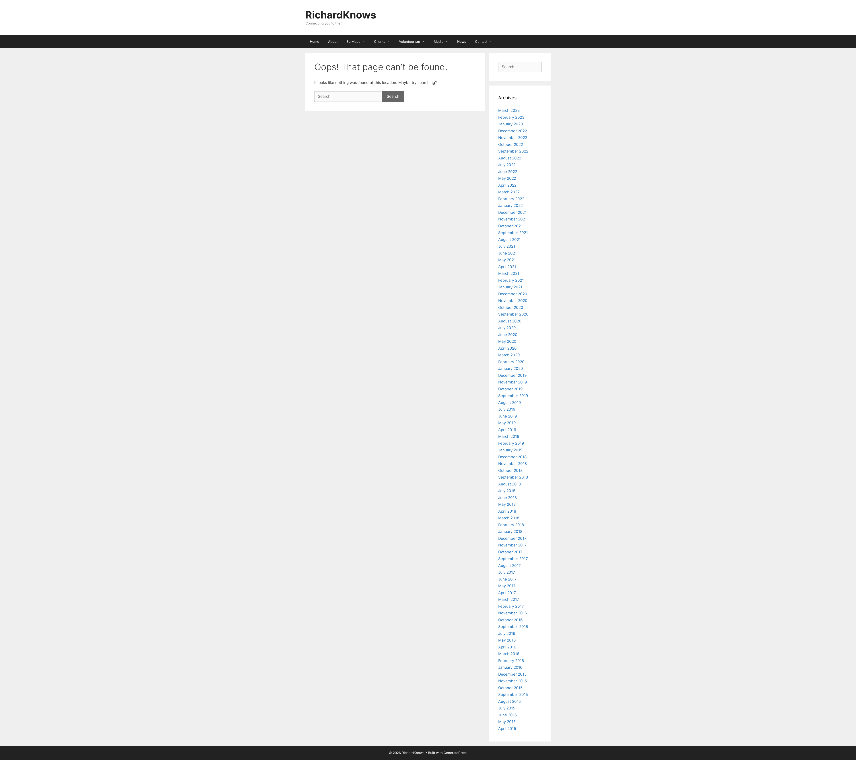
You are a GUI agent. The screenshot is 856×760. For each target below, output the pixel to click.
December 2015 (512, 674)
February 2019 (511, 443)
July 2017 (506, 572)
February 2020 (511, 362)
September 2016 (513, 626)
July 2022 (507, 165)
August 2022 (509, 158)
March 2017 (508, 599)
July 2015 (506, 708)
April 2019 (507, 430)
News (461, 41)
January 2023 (510, 124)
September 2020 (513, 314)
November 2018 (512, 463)
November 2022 (512, 137)
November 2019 (512, 382)
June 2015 (507, 715)
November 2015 (512, 681)
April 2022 (507, 185)
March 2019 (508, 436)
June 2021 (507, 253)
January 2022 (510, 205)
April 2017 (507, 593)
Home (314, 41)
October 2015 (510, 688)
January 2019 (510, 450)
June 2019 (507, 416)
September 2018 (513, 477)
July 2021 (506, 246)
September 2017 (513, 558)
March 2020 (509, 355)
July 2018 (506, 491)
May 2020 (507, 341)
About (332, 41)
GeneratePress (455, 753)
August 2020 (509, 321)
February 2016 (511, 660)
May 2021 (507, 260)
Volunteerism (409, 41)
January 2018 (510, 531)
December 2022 (512, 131)
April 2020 (507, 348)
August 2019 (509, 402)
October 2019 (510, 389)
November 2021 (512, 219)
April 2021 (507, 267)
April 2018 (507, 511)
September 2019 (513, 395)
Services (353, 41)
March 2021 (508, 273)
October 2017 (510, 552)
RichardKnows (340, 15)
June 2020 (507, 334)
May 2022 (507, 178)
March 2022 (509, 192)
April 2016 (507, 647)
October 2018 (510, 470)
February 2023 (511, 117)
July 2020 (507, 328)
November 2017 (512, 545)
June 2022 (507, 171)
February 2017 (511, 606)
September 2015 (513, 694)
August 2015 (509, 701)
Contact (481, 41)
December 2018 (512, 457)
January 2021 (510, 287)
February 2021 (511, 280)
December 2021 (512, 212)
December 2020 (512, 294)
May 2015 (507, 721)
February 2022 (511, 199)
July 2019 (506, 409)
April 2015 (507, 728)
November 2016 (512, 613)
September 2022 (513, 151)
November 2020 (512, 300)
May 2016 (507, 640)
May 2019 (507, 423)
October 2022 (510, 144)
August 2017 (509, 565)
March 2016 (508, 654)
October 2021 (510, 226)
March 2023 (509, 110)
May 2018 (507, 504)
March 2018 (508, 518)
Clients (379, 41)
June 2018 (507, 497)
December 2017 (512, 538)
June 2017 (507, 579)
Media (438, 41)
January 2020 (510, 368)
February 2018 (511, 525)
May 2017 (507, 586)
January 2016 (510, 667)
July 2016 (506, 633)
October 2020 (510, 307)
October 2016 (510, 620)
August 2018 (509, 484)
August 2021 (509, 239)
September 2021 (513, 232)
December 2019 (512, 375)
